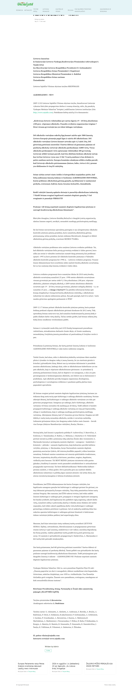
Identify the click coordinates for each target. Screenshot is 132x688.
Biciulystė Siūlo (22, 671)
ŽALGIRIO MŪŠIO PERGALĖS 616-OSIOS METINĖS (99, 664)
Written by (39, 19)
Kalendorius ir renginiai (105, 10)
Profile (48, 650)
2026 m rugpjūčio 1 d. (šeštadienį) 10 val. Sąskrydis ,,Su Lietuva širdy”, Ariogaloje (65, 666)
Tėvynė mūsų (35, 10)
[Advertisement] (66, 39)
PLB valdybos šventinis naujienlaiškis (83, 10)
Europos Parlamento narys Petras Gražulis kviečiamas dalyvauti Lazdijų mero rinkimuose (31, 666)
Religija (70, 10)
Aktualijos (28, 10)
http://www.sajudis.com (43, 112)
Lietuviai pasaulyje (46, 10)
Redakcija (19, 10)
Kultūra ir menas (59, 10)
